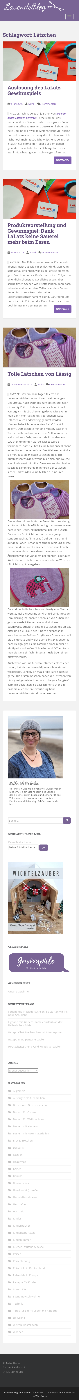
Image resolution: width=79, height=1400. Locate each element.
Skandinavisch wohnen (27, 1296)
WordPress (41, 1396)
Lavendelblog (11, 1392)
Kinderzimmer (22, 1239)
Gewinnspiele (21, 1183)
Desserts (18, 1147)
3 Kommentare (48, 103)
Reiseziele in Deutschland (29, 1268)
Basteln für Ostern (24, 1112)
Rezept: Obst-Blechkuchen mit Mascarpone (35, 1032)
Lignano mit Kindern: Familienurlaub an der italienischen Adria (35, 1023)
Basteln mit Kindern (25, 1126)
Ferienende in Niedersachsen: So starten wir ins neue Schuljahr (38, 1013)
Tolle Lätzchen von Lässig (39, 373)
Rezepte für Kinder (24, 1282)
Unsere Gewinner (19, 991)
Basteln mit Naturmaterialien (31, 1133)
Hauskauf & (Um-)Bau (26, 1190)
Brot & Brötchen (23, 1140)
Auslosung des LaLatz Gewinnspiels (34, 90)
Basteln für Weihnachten (28, 1119)
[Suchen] (67, 820)
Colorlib (61, 1392)
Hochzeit (18, 1211)
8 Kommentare (49, 252)
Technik (18, 1303)
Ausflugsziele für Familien (29, 1098)
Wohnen (18, 1332)
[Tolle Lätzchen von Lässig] (39, 347)
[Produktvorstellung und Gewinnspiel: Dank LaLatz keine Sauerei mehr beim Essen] (39, 199)
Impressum (24, 1392)
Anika (40, 384)
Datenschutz (38, 1392)
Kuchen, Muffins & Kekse (28, 1247)
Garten (17, 1169)
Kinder (17, 1218)
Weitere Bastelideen (25, 1325)
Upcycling (19, 1317)
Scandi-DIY (19, 1289)
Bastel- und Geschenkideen (30, 1105)
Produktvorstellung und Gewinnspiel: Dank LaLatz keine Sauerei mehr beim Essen (37, 233)
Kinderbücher (21, 1225)
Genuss (17, 1176)
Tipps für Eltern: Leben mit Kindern (35, 1310)
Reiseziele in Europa (25, 1275)
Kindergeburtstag (24, 1232)
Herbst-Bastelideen (25, 1197)
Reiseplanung (21, 1261)
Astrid (31, 103)
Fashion (18, 1154)
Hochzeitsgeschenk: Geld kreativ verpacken (34, 1046)
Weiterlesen (62, 160)
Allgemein (19, 1091)
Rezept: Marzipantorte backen (26, 1039)
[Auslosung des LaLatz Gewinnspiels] (39, 61)
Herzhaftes (19, 1204)
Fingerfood (19, 1162)
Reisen (17, 1254)
